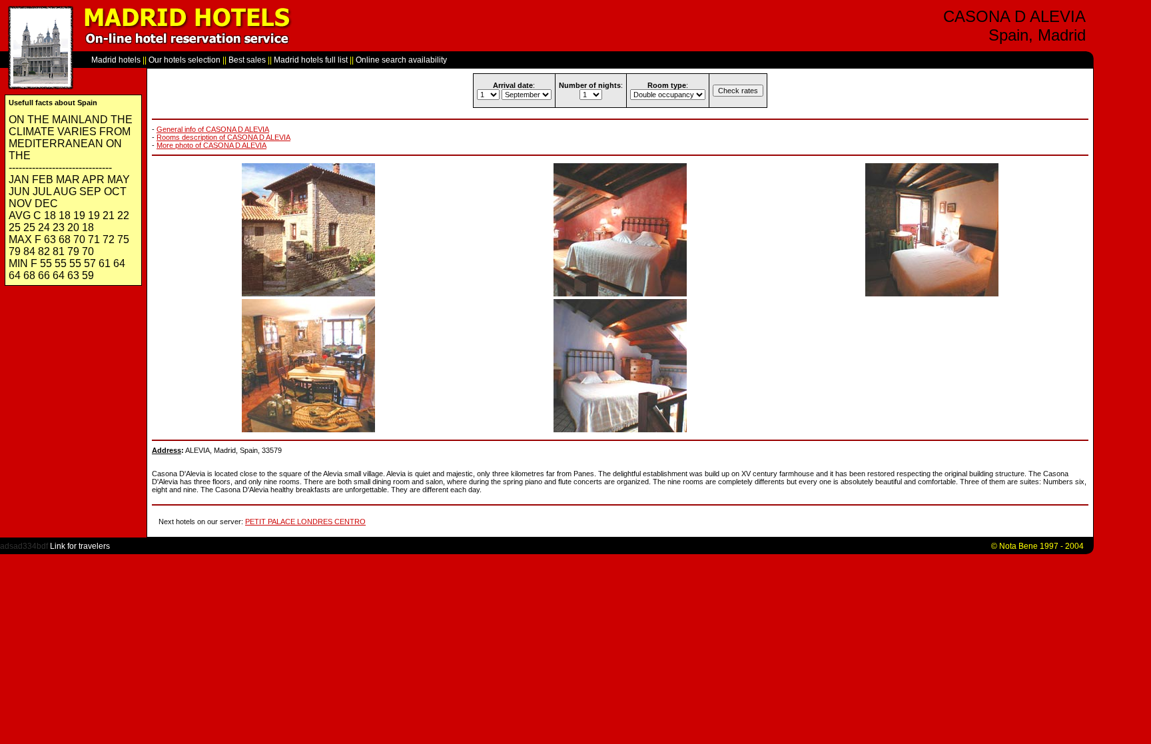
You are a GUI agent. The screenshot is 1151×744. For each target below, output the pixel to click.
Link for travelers (80, 546)
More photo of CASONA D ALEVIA (211, 145)
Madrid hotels (116, 60)
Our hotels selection (184, 60)
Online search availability (401, 60)
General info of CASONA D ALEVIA (213, 129)
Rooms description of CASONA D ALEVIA (223, 137)
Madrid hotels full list (311, 60)
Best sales (247, 60)
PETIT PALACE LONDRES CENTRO (305, 522)
